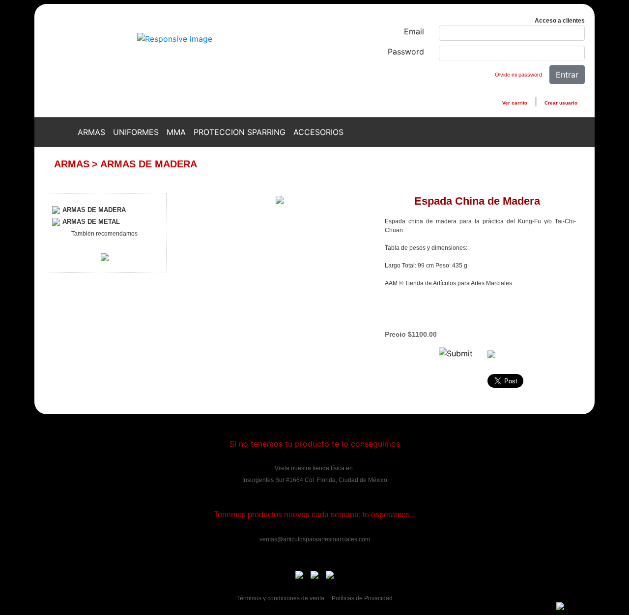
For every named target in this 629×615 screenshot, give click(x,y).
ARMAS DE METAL (91, 221)
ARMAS (91, 132)
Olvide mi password (518, 75)
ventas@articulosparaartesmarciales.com (314, 539)
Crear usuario (560, 103)
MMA (176, 132)
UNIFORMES (136, 132)
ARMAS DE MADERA (148, 164)
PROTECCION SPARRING (240, 132)
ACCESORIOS (318, 132)
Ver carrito (514, 103)
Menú (52, 132)
